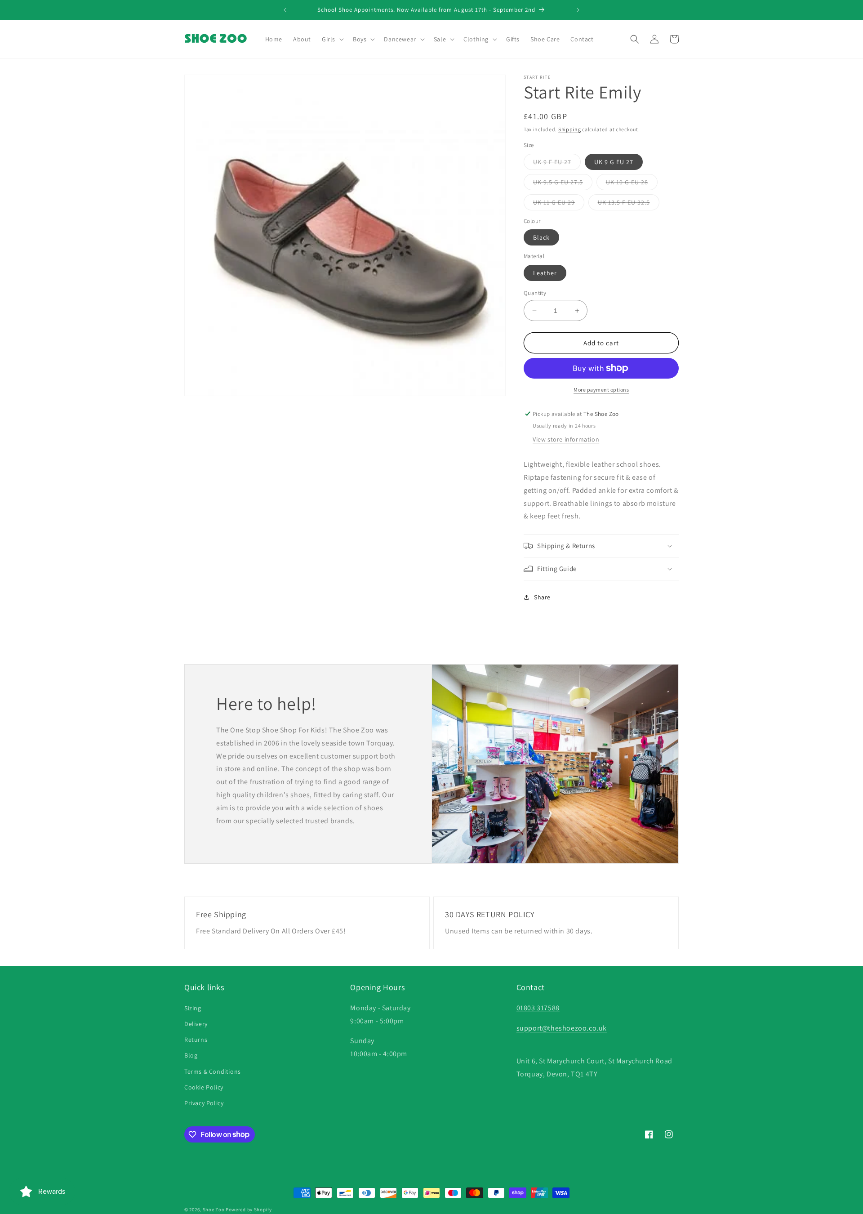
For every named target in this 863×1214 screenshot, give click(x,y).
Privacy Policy (203, 1102)
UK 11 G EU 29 (558, 204)
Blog (190, 1055)
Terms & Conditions (212, 1071)
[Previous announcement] (285, 10)
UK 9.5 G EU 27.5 (562, 184)
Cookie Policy (203, 1087)
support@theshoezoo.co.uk (561, 1027)
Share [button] (542, 597)
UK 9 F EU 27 (557, 163)
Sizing (192, 1008)
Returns (195, 1039)
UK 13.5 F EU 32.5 (628, 204)
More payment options (601, 389)
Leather (545, 273)
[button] (331, 39)
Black (541, 237)
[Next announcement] (578, 10)
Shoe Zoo (214, 1209)
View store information (566, 439)
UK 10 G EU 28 (632, 184)
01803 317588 (538, 1007)
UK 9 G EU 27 (613, 162)
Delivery (196, 1023)
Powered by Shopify (249, 1209)
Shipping (569, 129)
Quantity (535, 293)
